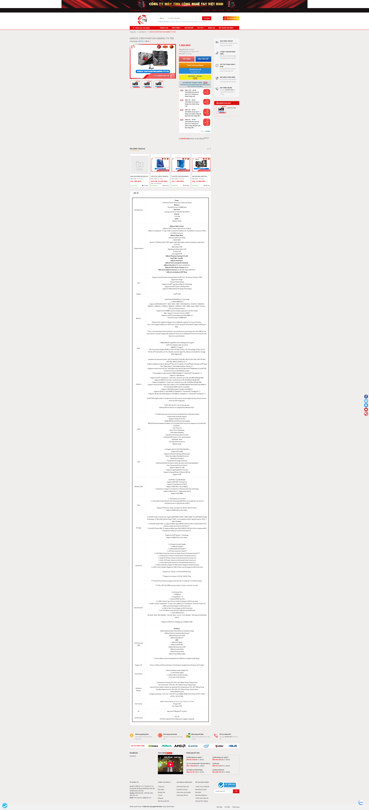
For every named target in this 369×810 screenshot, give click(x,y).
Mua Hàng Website (201, 795)
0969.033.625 (216, 759)
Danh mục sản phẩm (142, 28)
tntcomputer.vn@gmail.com (142, 797)
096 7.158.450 (191, 766)
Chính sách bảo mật (183, 786)
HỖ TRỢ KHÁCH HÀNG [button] (202, 782)
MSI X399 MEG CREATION (199, 176)
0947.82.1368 (191, 759)
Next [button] (210, 149)
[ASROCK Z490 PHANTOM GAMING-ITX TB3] (221, 109)
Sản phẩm (161, 789)
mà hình (184, 21)
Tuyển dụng (206, 10)
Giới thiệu (221, 10)
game (177, 21)
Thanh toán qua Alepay (195, 65)
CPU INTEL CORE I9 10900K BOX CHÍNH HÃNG (164, 176)
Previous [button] (208, 149)
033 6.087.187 (216, 772)
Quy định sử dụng (182, 789)
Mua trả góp (203, 59)
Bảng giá (160, 798)
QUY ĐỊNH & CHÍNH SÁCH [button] (184, 782)
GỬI (236, 791)
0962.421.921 (191, 772)
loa (180, 21)
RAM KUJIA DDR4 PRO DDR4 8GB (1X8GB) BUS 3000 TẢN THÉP (147, 176)
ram (199, 21)
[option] (135, 85)
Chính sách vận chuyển (184, 792)
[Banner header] (185, 4)
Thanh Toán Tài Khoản (202, 786)
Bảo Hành (198, 792)
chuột (189, 21)
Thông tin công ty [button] (164, 782)
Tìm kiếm (214, 10)
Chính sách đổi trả (182, 795)
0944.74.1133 (216, 766)
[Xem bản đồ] (151, 788)
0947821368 (147, 10)
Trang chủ (161, 786)
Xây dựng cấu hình (232, 18)
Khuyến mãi (161, 792)
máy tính (172, 21)
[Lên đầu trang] (366, 800)
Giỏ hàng (145, 185)
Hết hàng (166, 185)
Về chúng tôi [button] (134, 782)
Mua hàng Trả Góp (201, 789)
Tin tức (160, 795)
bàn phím (194, 21)
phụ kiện (203, 21)
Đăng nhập (236, 10)
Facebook (133, 756)
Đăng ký (229, 10)
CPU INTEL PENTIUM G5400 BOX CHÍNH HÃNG (185, 176)
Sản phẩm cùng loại (137, 149)
